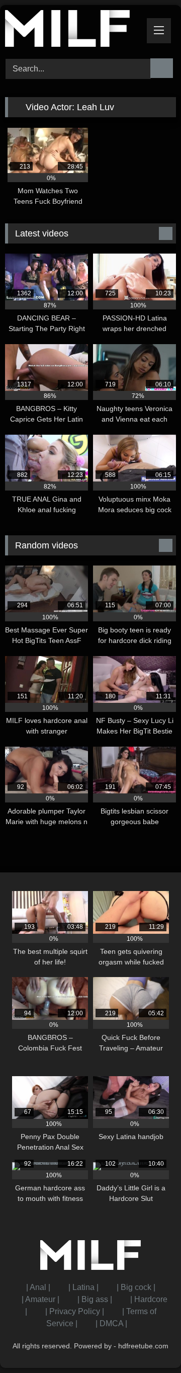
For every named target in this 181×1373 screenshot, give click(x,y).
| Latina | (83, 1287)
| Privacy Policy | (74, 1311)
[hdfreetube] (74, 30)
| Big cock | (136, 1287)
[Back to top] (151, 1343)
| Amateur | (40, 1299)
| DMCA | (111, 1323)
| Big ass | (94, 1299)
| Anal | (38, 1287)
